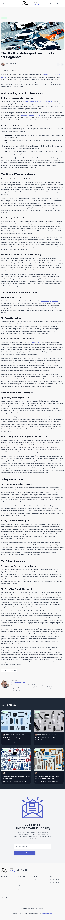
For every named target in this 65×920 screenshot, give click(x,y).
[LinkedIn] (26, 870)
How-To (5, 670)
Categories (21, 876)
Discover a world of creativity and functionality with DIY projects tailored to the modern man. (48, 781)
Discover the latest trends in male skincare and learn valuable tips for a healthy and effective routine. (47, 743)
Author (36, 880)
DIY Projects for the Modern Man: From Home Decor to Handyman (48, 777)
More (51, 876)
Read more (41, 691)
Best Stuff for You (55, 883)
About (36, 876)
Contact (4, 897)
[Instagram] (21, 870)
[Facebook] (18, 870)
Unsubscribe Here (47, 914)
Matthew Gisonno (11, 63)
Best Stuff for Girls (55, 880)
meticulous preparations (49, 301)
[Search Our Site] (58, 3)
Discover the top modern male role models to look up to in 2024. (14, 781)
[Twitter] (23, 870)
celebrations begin (32, 342)
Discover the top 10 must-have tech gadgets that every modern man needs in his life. (16, 743)
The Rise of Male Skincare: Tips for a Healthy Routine (47, 739)
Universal (13, 670)
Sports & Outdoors (23, 889)
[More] (58, 64)
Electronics (21, 880)
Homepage (4, 876)
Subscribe (24, 853)
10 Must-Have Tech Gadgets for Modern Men (14, 739)
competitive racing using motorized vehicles (38, 102)
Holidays (20, 886)
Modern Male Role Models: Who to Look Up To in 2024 (16, 777)
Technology (21, 892)
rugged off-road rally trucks (30, 115)
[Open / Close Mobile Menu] (3, 3)
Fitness (4, 18)
